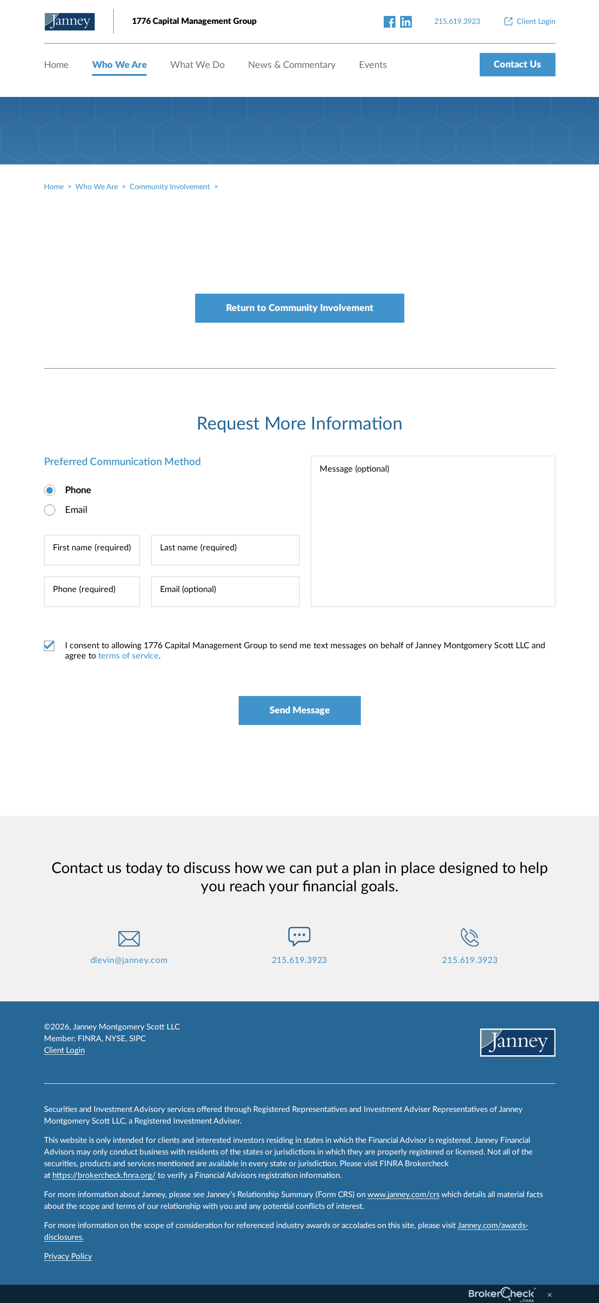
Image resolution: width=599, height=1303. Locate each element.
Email (76, 510)
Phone (78, 490)
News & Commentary (292, 65)
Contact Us (517, 64)
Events (373, 65)
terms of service (128, 656)
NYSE (115, 1039)
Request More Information (299, 424)
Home (56, 65)
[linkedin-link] (406, 21)
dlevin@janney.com (129, 960)
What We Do (197, 65)
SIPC (137, 1039)
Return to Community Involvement (299, 308)
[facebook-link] (389, 21)
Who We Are (119, 65)
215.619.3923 (300, 960)
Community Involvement (170, 187)
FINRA (90, 1039)
